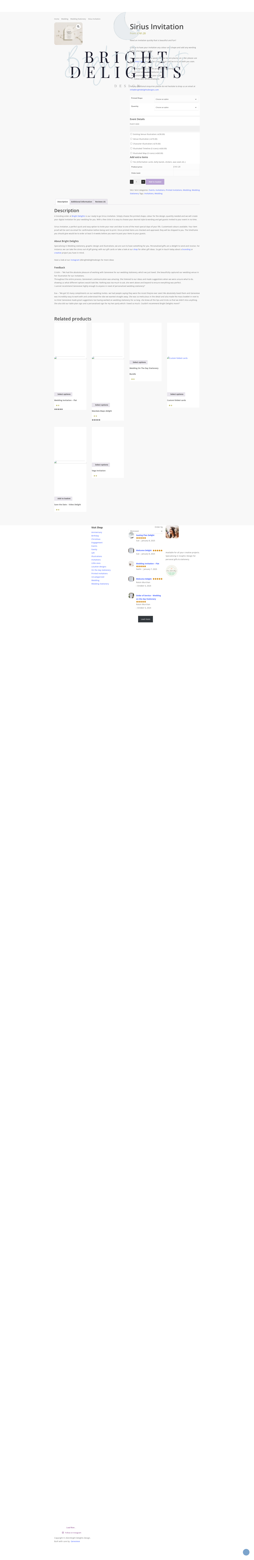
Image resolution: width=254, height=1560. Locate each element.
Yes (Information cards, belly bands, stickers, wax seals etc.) (159, 162)
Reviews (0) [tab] (100, 201)
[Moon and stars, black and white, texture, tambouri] (59, 891)
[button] (63, 499)
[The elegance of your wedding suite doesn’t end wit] (71, 611)
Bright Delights (78, 216)
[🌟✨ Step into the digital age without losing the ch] (83, 680)
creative (57, 253)
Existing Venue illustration (149, 134)
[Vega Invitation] (108, 443)
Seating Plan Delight (145, 535)
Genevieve (75, 1541)
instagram (75, 260)
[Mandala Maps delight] (108, 361)
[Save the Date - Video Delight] (70, 460)
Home (56, 19)
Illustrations (96, 556)
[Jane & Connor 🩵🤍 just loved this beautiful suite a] (59, 549)
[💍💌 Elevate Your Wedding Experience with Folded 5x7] (83, 1014)
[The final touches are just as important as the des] (71, 1415)
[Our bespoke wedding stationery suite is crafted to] (71, 915)
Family (94, 549)
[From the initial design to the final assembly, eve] (59, 1444)
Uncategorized (97, 577)
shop (135, 249)
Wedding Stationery (100, 583)
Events (152, 190)
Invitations (160, 190)
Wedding (187, 190)
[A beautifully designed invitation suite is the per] (71, 1283)
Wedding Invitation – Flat (147, 563)
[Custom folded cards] (183, 356)
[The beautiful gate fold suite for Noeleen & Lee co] (83, 1446)
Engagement (97, 542)
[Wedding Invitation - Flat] (70, 356)
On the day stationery (101, 570)
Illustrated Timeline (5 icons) (150, 148)
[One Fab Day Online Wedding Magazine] (172, 578)
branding (186, 249)
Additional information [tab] (81, 201)
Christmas (95, 539)
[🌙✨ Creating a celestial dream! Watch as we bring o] (59, 1283)
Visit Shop (97, 527)
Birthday (95, 535)
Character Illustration (146, 143)
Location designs (98, 566)
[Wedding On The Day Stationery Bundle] (146, 340)
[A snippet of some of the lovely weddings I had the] (83, 1216)
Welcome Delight (144, 550)
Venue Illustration (145, 139)
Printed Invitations (174, 190)
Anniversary (96, 532)
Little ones (96, 563)
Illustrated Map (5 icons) (148, 153)
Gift (93, 553)
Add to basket (155, 182)
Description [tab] (62, 201)
